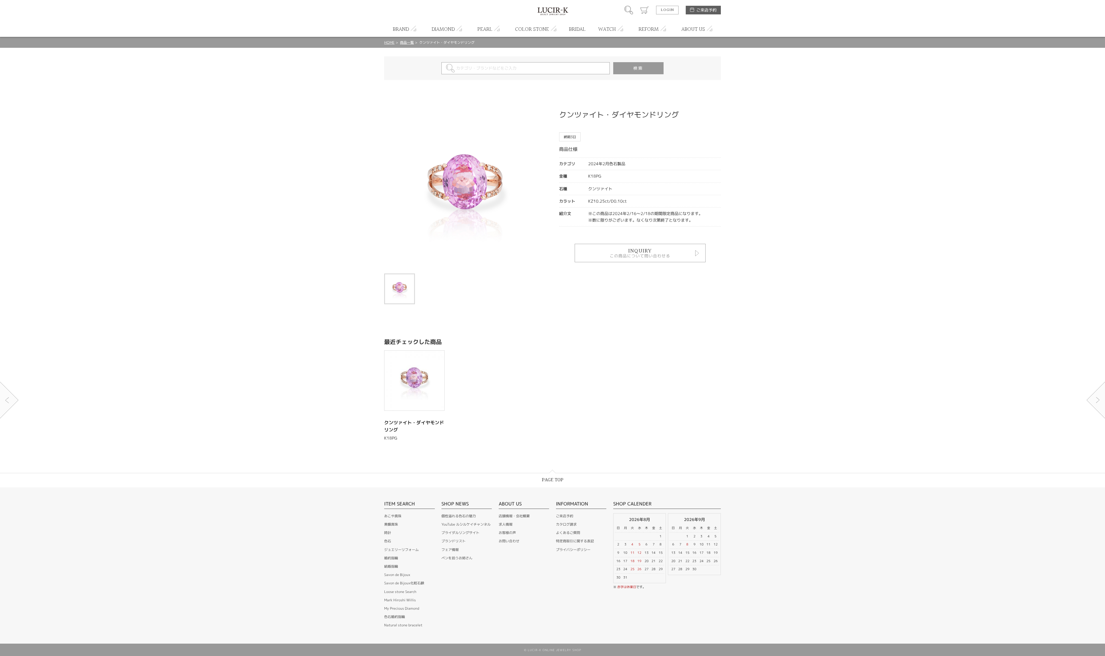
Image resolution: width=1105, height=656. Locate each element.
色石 (387, 541)
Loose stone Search (400, 591)
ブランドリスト (453, 541)
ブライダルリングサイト (460, 532)
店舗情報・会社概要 (514, 516)
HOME (389, 42)
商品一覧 (407, 42)
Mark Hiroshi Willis (400, 600)
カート (644, 10)
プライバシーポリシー (573, 549)
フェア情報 (450, 549)
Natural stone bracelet (403, 625)
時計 (387, 532)
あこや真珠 (392, 516)
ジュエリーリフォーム (401, 549)
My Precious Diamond (401, 608)
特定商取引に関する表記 (575, 541)
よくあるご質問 (568, 532)
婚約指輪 (391, 558)
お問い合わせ (509, 541)
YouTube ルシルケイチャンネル (466, 524)
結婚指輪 (391, 566)
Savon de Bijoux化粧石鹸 (404, 583)
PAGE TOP (552, 480)
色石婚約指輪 (394, 616)
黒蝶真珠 (391, 524)
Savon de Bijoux (397, 574)
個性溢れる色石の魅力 (458, 516)
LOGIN (667, 10)
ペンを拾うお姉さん (457, 558)
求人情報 (506, 524)
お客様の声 (507, 532)
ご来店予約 (706, 10)
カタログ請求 (566, 524)
